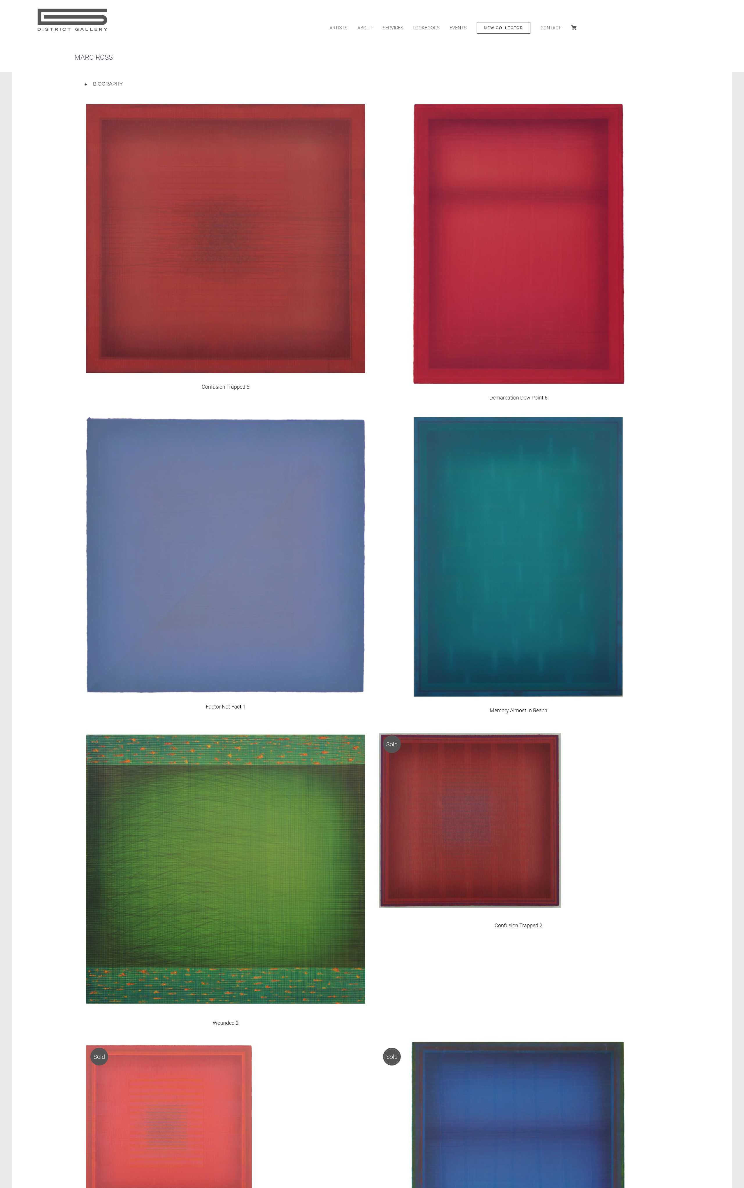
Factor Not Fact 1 (226, 707)
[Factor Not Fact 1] (225, 421)
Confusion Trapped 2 (518, 925)
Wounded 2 (226, 1023)
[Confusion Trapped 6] (169, 1046)
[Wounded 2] (225, 734)
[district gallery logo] (71, 8)
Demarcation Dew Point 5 (518, 398)
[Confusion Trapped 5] (225, 109)
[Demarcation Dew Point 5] (518, 109)
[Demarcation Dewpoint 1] (518, 1046)
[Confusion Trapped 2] (470, 734)
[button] (372, 84)
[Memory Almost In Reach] (518, 421)
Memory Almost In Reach (518, 710)
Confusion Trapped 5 (225, 387)
